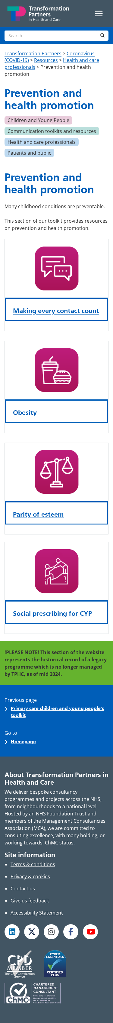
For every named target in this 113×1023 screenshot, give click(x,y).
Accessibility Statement (37, 912)
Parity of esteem (38, 514)
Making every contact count (56, 311)
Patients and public (29, 153)
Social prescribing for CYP (52, 613)
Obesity (25, 412)
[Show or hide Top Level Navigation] (99, 14)
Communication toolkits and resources (52, 131)
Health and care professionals (42, 142)
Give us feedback (30, 900)
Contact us (23, 888)
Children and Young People (38, 120)
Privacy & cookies (30, 876)
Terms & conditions (33, 864)
